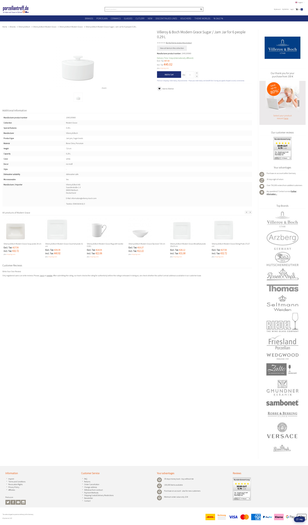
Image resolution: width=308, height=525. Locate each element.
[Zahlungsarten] (255, 517)
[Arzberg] (282, 240)
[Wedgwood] (282, 356)
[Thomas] (282, 288)
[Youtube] (18, 502)
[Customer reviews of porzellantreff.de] (282, 138)
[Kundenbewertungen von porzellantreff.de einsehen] (242, 479)
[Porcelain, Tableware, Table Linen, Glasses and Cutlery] (15, 9)
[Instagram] (23, 502)
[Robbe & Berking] (282, 414)
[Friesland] (282, 342)
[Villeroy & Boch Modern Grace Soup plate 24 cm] (23, 229)
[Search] (201, 9)
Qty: (183, 75)
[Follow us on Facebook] (13, 502)
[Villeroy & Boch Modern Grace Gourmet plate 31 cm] (64, 229)
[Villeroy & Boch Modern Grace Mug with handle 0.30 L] (106, 229)
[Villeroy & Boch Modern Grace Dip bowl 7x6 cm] (148, 229)
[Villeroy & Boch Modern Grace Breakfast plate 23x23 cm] (189, 229)
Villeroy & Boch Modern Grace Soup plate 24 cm (22, 244)
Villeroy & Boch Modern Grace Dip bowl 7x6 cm (146, 244)
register (49, 275)
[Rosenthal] (282, 274)
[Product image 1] (78, 97)
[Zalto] (282, 369)
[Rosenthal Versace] (282, 437)
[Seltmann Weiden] (282, 303)
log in (42, 275)
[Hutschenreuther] (282, 259)
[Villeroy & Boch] (282, 219)
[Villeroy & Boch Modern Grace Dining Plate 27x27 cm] (231, 229)
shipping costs (164, 68)
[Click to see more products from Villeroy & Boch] (282, 48)
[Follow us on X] (8, 502)
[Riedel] (282, 323)
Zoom (104, 88)
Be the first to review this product (179, 43)
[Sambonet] (282, 402)
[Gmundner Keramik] (282, 388)
